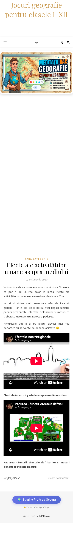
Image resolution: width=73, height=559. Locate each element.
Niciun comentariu (58, 478)
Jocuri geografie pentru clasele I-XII (36, 9)
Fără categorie (36, 258)
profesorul (13, 478)
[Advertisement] (36, 134)
